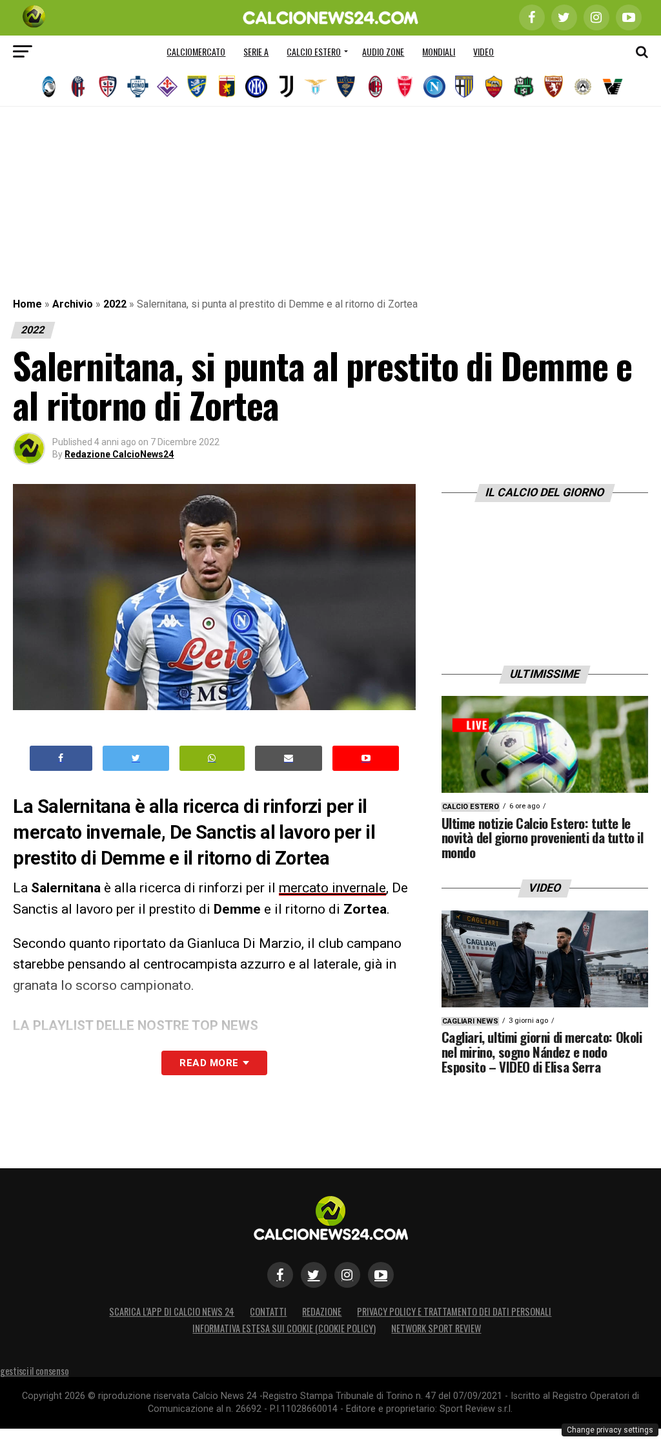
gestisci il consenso (34, 1371)
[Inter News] (256, 87)
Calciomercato (196, 51)
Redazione (321, 1311)
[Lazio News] (315, 87)
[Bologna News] (78, 87)
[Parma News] (464, 87)
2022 (115, 304)
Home (27, 304)
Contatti (268, 1311)
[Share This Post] (212, 758)
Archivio (72, 304)
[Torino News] (553, 87)
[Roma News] (494, 87)
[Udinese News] (583, 87)
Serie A (256, 51)
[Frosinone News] (197, 87)
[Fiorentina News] (167, 87)
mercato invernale (332, 888)
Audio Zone (383, 51)
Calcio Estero (314, 51)
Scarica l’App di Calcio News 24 (171, 1311)
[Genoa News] (226, 87)
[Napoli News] (434, 87)
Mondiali (438, 51)
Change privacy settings (610, 1429)
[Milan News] (375, 87)
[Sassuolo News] (523, 87)
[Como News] (137, 87)
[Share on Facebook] (61, 758)
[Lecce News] (345, 87)
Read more (208, 1063)
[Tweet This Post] (135, 758)
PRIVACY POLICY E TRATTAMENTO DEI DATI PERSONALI (454, 1311)
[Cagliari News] (108, 87)
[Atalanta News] (48, 87)
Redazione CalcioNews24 (119, 454)
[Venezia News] (612, 87)
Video (483, 51)
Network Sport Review (436, 1328)
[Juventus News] (286, 87)
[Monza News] (405, 87)
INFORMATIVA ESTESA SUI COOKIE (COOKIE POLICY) (284, 1328)
